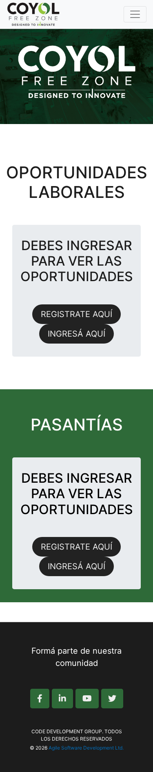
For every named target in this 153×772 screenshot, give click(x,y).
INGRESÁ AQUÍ (76, 334)
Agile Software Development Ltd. (86, 748)
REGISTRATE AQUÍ (76, 314)
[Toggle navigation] (135, 14)
